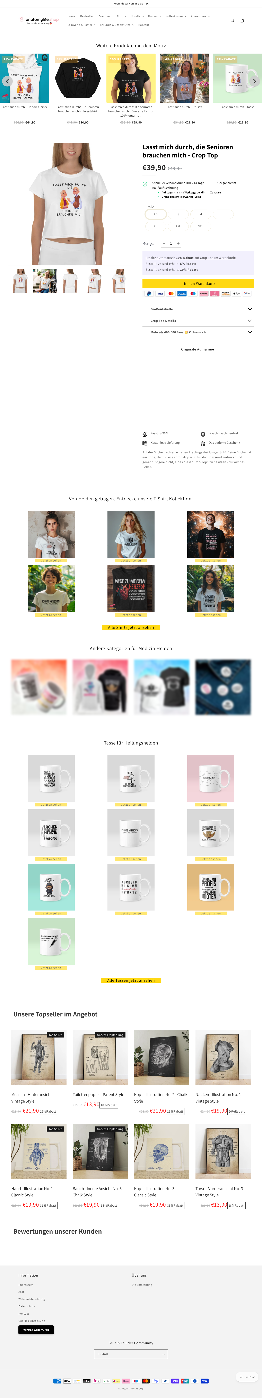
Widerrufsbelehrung (31, 1299)
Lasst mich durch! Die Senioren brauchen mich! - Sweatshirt (77, 109)
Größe (150, 207)
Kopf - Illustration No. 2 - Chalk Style (160, 1098)
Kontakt (23, 1313)
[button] (121, 16)
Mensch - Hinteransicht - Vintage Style (32, 1098)
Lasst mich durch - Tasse (237, 107)
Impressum (25, 1285)
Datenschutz (26, 1306)
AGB (21, 1292)
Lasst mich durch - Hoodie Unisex (24, 107)
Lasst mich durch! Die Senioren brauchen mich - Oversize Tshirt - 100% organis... (131, 111)
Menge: (148, 243)
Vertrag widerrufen (36, 1330)
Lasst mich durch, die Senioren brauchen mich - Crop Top (187, 151)
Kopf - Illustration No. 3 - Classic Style (155, 1192)
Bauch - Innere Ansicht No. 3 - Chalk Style (98, 1192)
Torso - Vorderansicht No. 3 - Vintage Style (220, 1192)
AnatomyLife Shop (135, 1388)
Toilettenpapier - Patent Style (98, 1094)
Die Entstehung (142, 1285)
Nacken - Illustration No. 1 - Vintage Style (219, 1098)
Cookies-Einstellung (31, 1321)
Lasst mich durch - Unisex (184, 107)
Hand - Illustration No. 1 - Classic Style (33, 1192)
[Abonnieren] (163, 1354)
